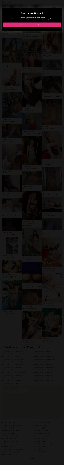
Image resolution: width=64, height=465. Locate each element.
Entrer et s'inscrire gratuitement (32, 25)
